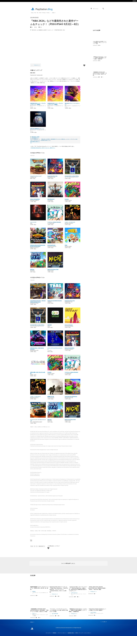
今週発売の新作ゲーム (41, 546)
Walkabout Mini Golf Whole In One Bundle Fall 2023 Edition (37, 246)
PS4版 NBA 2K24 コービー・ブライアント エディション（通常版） (55, 104)
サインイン (95, 8)
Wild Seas (32, 269)
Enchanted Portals (51, 245)
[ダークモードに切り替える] (91, 8)
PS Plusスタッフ (55, 594)
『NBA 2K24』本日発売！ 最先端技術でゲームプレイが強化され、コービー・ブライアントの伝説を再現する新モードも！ (59, 140)
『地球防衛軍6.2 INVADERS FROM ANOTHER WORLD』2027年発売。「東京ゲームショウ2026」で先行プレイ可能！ (100, 74)
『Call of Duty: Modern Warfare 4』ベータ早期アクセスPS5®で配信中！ (97, 609)
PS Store (44, 12)
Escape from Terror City (52, 176)
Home (32, 12)
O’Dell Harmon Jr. (74, 592)
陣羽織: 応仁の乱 (51, 396)
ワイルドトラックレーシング (35, 176)
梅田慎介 (34, 591)
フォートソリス (33, 222)
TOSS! (66, 245)
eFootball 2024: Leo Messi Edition (72, 176)
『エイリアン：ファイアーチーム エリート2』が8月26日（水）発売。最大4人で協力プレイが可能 (59, 610)
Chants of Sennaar (69, 325)
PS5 (35, 12)
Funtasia (67, 199)
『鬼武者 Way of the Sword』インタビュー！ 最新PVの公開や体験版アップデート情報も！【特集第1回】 (99, 57)
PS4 (37, 12)
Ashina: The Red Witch (35, 199)
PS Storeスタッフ (37, 65)
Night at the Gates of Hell (53, 269)
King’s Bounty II (51, 199)
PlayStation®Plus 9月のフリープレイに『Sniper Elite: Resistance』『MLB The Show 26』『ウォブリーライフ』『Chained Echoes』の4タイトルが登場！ (59, 589)
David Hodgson (93, 612)
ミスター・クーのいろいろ (70, 222)
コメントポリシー (87, 632)
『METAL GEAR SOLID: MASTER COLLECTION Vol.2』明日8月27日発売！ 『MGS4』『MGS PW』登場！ (97, 588)
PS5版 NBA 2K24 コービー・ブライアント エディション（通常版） (38, 104)
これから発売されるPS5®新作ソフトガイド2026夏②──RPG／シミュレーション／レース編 (99, 42)
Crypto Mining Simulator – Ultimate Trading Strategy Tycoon (37, 301)
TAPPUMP (50, 325)
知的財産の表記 (71, 632)
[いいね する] (99, 45)
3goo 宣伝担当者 (55, 613)
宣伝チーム (34, 613)
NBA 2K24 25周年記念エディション (37, 128)
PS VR (40, 12)
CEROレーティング (79, 632)
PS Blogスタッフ (93, 591)
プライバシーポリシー (62, 632)
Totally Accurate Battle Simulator (55, 300)
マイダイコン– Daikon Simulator (54, 222)
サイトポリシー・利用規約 (51, 632)
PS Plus (48, 12)
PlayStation (44, 9)
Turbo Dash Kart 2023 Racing (71, 396)
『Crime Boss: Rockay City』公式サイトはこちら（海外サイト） (42, 147)
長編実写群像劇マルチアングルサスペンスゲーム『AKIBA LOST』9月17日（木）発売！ (39, 588)
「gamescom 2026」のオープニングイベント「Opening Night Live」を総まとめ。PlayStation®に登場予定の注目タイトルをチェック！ (78, 588)
